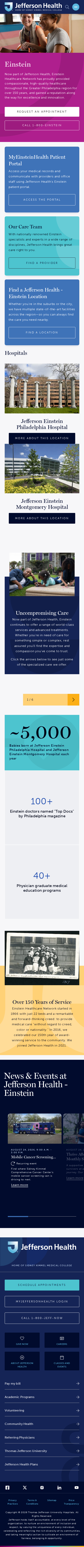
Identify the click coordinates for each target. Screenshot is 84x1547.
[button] (18, 1216)
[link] (42, 1383)
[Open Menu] (75, 7)
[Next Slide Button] (73, 700)
